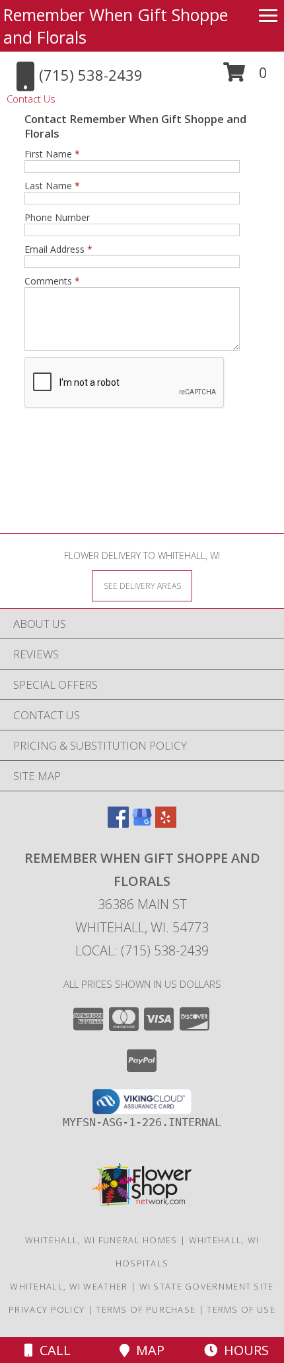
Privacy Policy (47, 1309)
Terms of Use (241, 1309)
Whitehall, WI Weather (68, 1286)
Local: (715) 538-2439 (142, 950)
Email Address (58, 249)
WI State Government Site (206, 1286)
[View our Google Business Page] (142, 823)
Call (52, 1350)
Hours (243, 1350)
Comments (52, 281)
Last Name (52, 185)
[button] (245, 77)
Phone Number (57, 217)
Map (146, 1350)
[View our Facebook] (118, 823)
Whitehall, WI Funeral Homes (101, 1240)
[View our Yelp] (165, 823)
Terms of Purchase (145, 1309)
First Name (52, 154)
